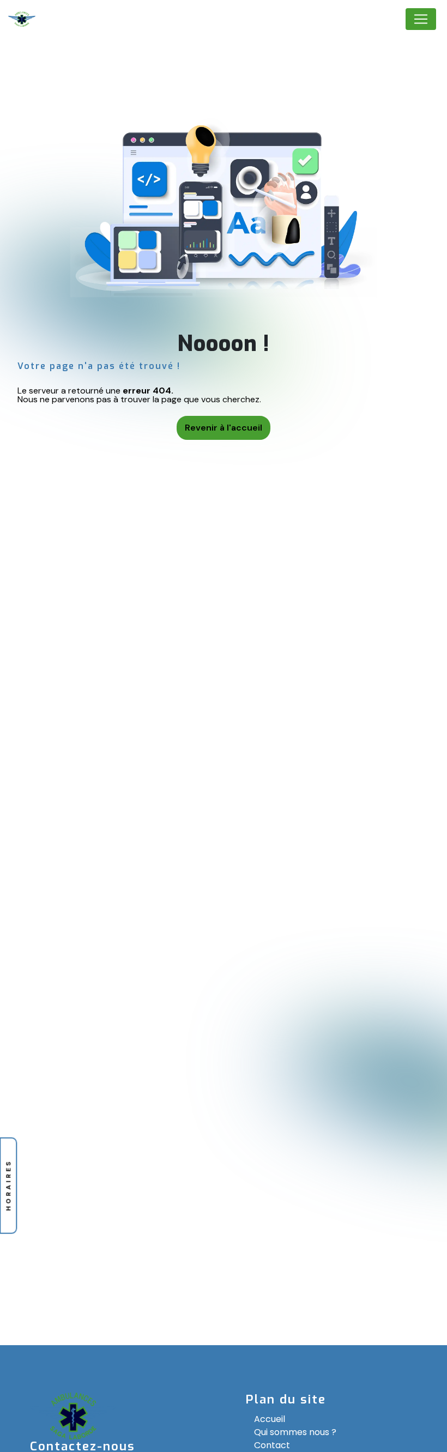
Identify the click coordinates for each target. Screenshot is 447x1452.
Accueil (269, 1419)
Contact (272, 1445)
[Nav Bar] (421, 19)
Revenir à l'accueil (223, 427)
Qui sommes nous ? (295, 1432)
